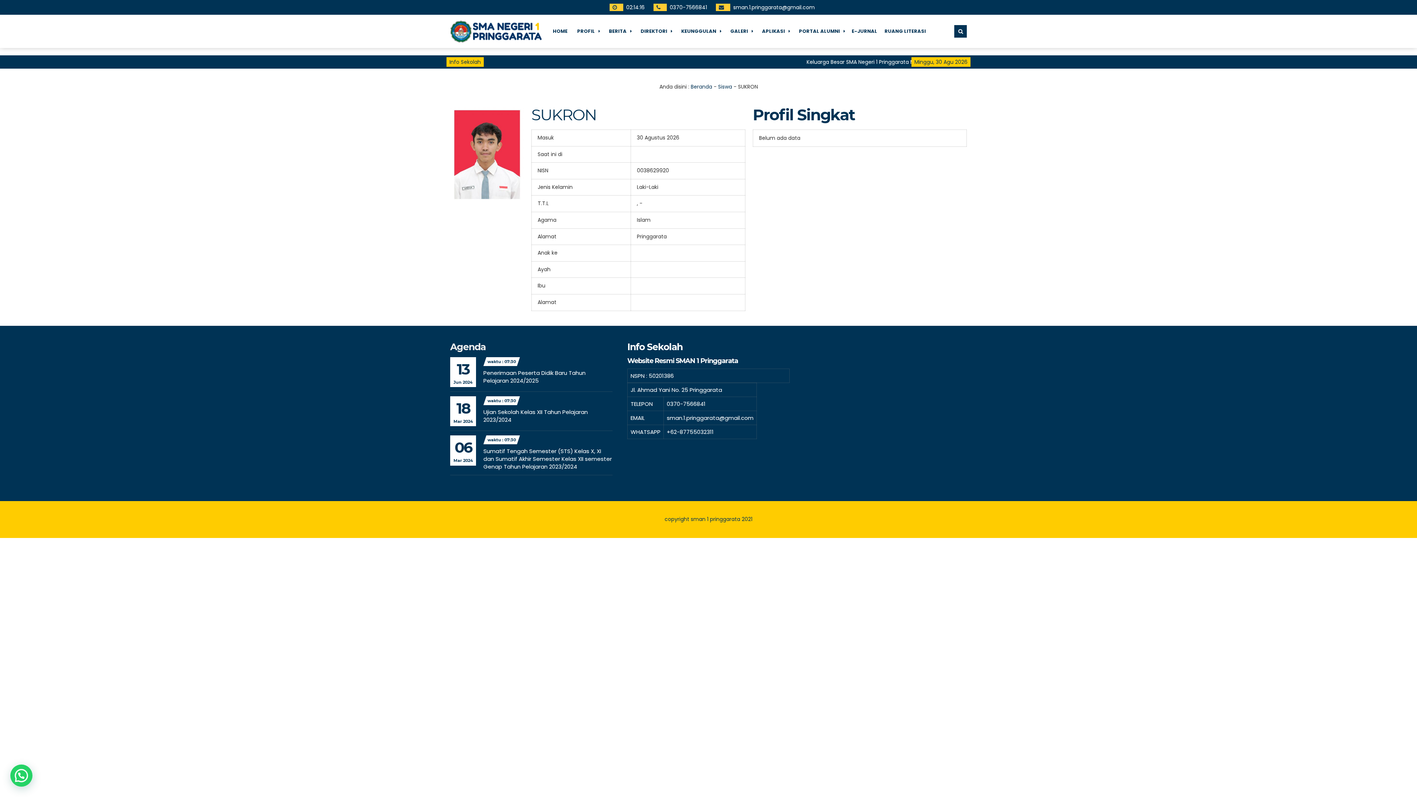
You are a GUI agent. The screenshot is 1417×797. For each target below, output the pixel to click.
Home (560, 31)
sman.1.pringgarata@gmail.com (774, 7)
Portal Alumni (819, 31)
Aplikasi (773, 31)
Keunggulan (698, 31)
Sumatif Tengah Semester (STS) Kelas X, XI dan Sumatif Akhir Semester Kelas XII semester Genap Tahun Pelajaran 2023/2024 (547, 458)
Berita (618, 31)
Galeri (739, 31)
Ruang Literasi (905, 31)
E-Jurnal (864, 31)
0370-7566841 (688, 7)
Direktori (654, 31)
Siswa (725, 86)
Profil (586, 31)
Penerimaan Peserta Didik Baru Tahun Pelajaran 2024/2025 (534, 376)
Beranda (701, 86)
